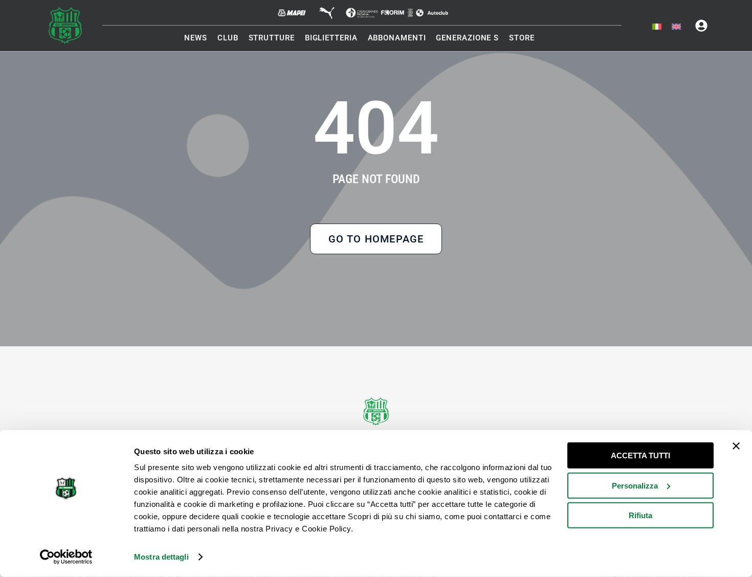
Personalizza (635, 485)
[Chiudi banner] (736, 446)
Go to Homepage (376, 239)
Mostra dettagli (161, 556)
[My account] (701, 25)
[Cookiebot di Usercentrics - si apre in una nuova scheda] (66, 557)
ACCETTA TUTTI (640, 455)
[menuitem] (657, 27)
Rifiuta (640, 515)
